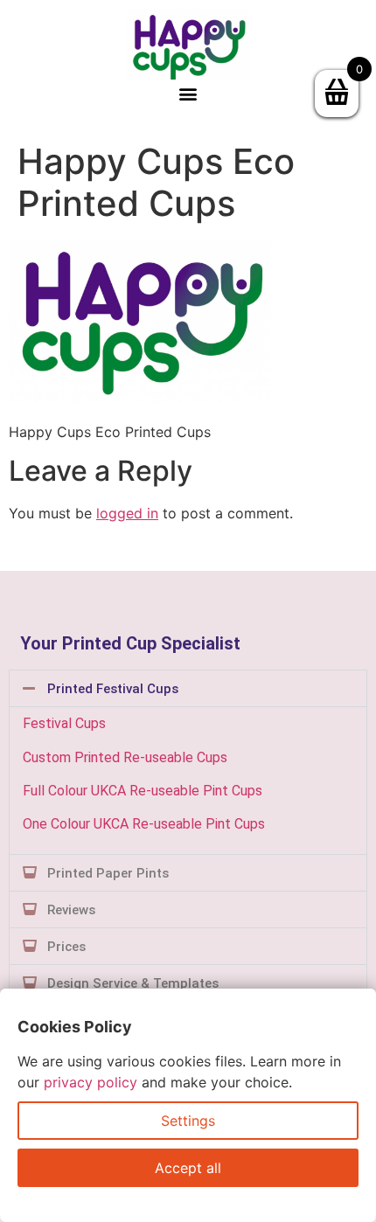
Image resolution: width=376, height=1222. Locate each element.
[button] (188, 94)
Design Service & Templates (133, 983)
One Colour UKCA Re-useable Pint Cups (144, 824)
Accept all (188, 1168)
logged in (127, 513)
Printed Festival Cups (112, 689)
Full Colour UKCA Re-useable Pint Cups (142, 790)
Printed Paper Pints (108, 873)
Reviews (71, 910)
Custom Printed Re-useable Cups (125, 757)
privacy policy (90, 1082)
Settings (188, 1120)
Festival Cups (64, 723)
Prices (66, 947)
